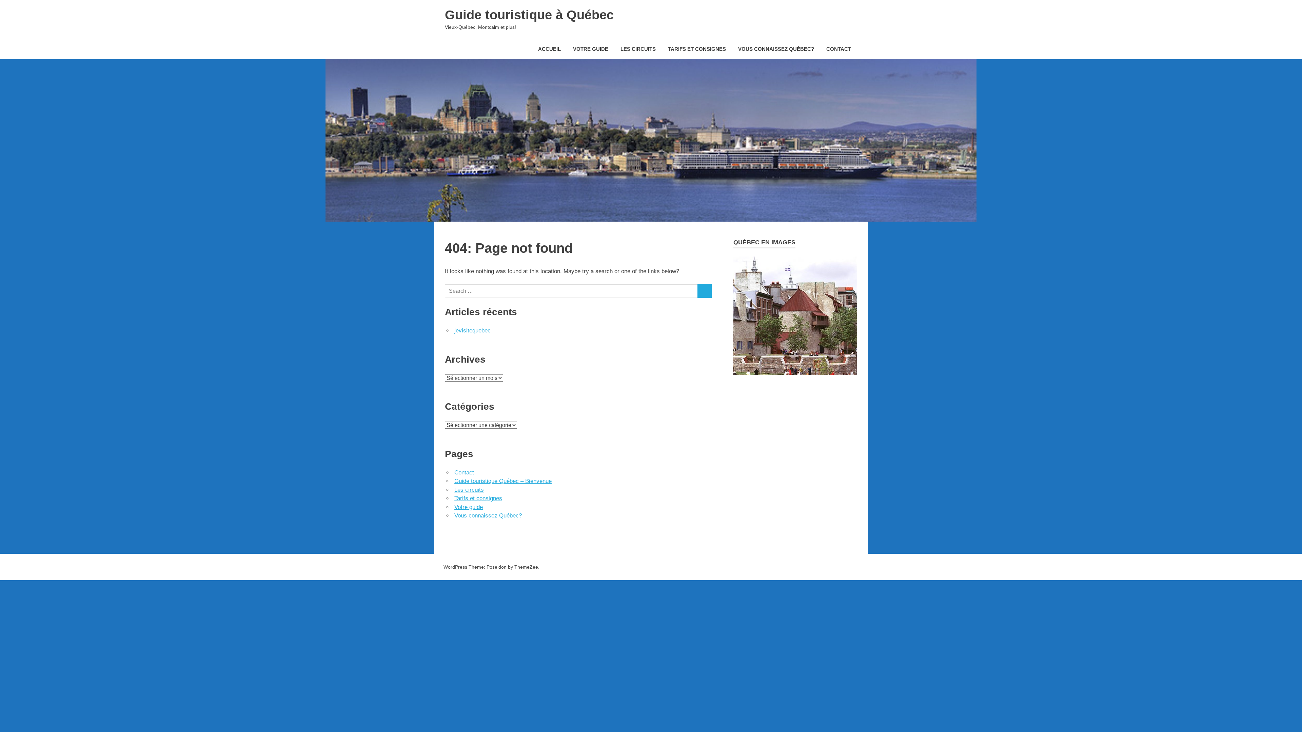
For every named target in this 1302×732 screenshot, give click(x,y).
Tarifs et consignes (697, 49)
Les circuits (638, 49)
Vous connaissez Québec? (776, 49)
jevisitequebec (472, 330)
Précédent (741, 307)
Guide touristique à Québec (529, 15)
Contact (838, 49)
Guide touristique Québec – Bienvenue (503, 481)
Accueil (549, 49)
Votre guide (590, 49)
